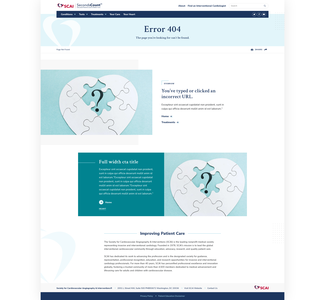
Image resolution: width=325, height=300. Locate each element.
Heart (102, 209)
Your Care (115, 14)
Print (252, 49)
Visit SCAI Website (193, 288)
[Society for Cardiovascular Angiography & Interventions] (79, 5)
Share (258, 49)
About (181, 6)
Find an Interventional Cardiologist (207, 6)
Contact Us (212, 288)
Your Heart (129, 14)
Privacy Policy (146, 296)
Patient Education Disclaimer (171, 296)
